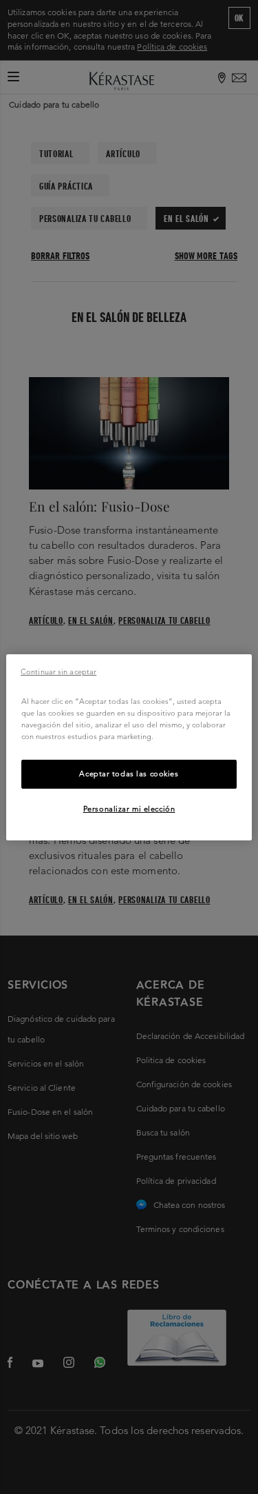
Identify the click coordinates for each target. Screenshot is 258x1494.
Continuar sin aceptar (58, 671)
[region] (128, 747)
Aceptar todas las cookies (128, 773)
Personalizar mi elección (129, 809)
